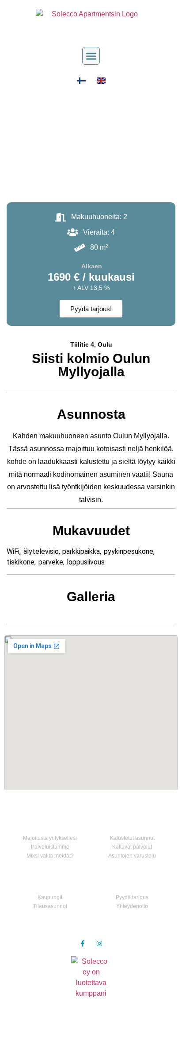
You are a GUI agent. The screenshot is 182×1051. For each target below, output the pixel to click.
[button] (91, 56)
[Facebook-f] (82, 943)
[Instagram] (99, 943)
